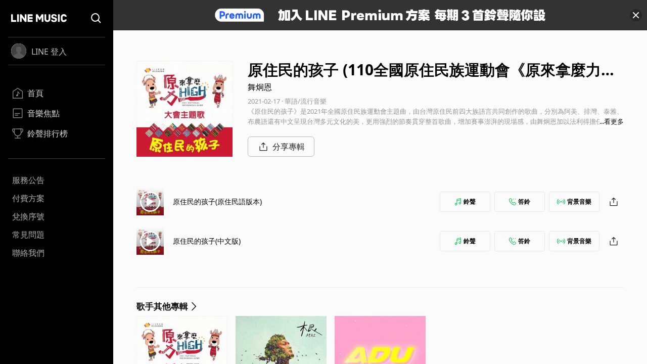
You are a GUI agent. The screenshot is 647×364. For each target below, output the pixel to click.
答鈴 (524, 201)
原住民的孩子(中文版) (207, 241)
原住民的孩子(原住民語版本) (217, 201)
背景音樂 (579, 201)
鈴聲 (470, 201)
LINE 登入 (49, 51)
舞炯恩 (260, 87)
